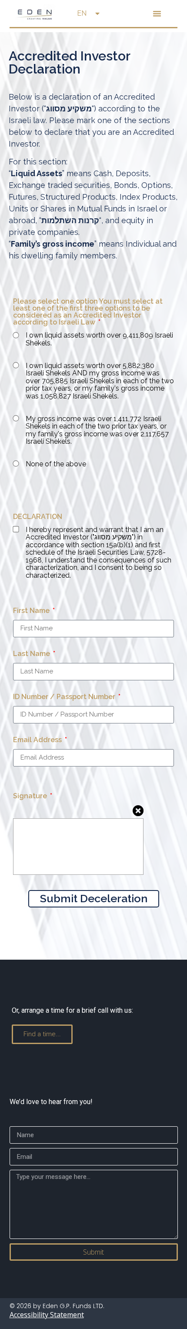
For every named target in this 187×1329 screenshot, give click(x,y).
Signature (31, 796)
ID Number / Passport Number (65, 697)
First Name (32, 611)
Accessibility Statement (47, 1314)
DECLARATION (37, 517)
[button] (157, 13)
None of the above (56, 464)
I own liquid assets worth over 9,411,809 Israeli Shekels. (99, 339)
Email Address (38, 740)
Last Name (32, 654)
